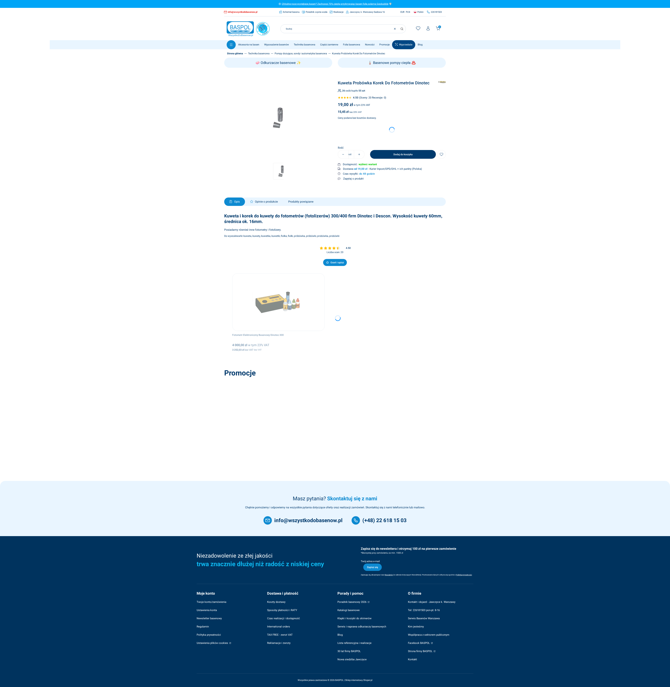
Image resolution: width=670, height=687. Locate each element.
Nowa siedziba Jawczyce (352, 659)
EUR (402, 12)
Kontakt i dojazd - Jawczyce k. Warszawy (431, 602)
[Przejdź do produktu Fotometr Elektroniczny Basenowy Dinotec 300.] (278, 302)
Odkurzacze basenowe (278, 63)
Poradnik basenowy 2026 (352, 602)
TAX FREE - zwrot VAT (280, 634)
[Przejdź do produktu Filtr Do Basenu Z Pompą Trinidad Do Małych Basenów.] (275, 407)
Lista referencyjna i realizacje (354, 643)
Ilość (341, 147)
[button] (402, 28)
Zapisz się (372, 567)
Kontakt (412, 659)
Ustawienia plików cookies (213, 643)
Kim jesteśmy (416, 626)
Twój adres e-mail (370, 561)
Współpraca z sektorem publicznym (428, 634)
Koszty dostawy (276, 602)
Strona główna (235, 53)
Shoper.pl (367, 680)
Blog (340, 634)
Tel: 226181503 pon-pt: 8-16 (424, 610)
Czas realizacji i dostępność (283, 618)
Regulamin (203, 626)
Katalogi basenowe (348, 610)
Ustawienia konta (207, 610)
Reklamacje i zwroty (279, 643)
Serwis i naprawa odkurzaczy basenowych (361, 626)
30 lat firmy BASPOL (349, 651)
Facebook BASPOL (419, 643)
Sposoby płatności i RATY (282, 610)
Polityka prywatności (209, 634)
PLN (408, 12)
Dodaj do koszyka (403, 154)
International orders (278, 626)
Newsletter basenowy (209, 618)
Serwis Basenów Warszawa (424, 618)
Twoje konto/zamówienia (211, 602)
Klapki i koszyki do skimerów (354, 618)
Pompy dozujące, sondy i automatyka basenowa (301, 53)
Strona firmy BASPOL (420, 651)
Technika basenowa (259, 53)
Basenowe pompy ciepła (392, 63)
